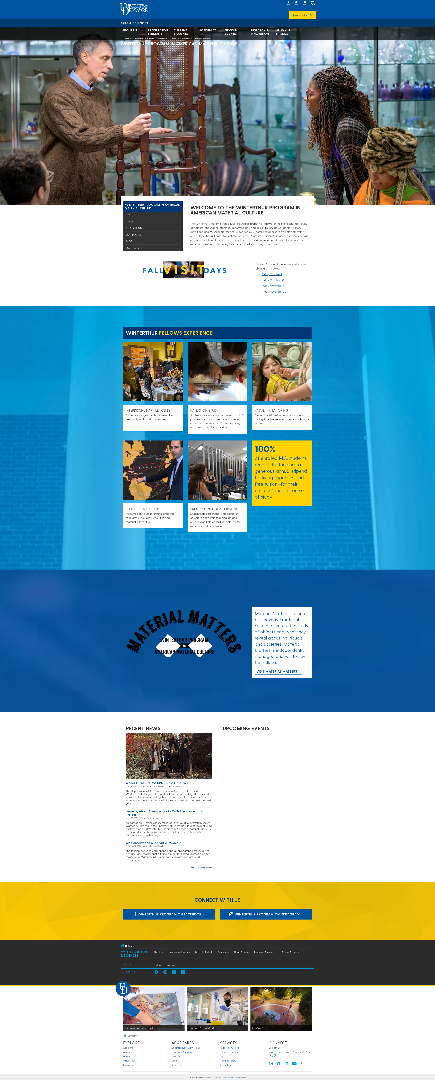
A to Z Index (226, 1065)
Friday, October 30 (273, 280)
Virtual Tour (129, 1060)
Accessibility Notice (230, 1047)
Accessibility (241, 1077)
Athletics (127, 1051)
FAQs (129, 241)
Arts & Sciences (134, 23)
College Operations (164, 965)
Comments (217, 1077)
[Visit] (288, 3)
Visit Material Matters (276, 671)
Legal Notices (228, 1077)
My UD (223, 1056)
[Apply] (296, 3)
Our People (134, 234)
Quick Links (300, 14)
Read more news (201, 867)
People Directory (229, 1051)
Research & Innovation (259, 32)
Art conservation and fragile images (152, 842)
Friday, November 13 (273, 285)
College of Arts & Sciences (143, 38)
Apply (130, 221)
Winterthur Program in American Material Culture (152, 206)
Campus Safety (228, 1060)
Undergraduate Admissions (186, 1047)
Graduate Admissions (183, 1051)
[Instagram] (270, 1064)
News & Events (231, 32)
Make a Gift (134, 247)
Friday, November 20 (274, 291)
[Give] (304, 3)
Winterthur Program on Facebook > (170, 914)
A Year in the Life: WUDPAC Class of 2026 (156, 783)
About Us (129, 30)
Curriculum (134, 228)
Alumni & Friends (283, 32)
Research (176, 1065)
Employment (129, 1065)
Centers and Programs (180, 38)
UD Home (125, 38)
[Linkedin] (286, 1064)
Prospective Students (158, 32)
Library (175, 1060)
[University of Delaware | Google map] (275, 1056)
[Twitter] (302, 1064)
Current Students (180, 32)
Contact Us (274, 1047)
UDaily (126, 1056)
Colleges (176, 1056)
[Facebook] (278, 1064)
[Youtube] (294, 1064)
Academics (207, 30)
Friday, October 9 (272, 274)
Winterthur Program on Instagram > (268, 914)
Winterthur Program (202, 38)
